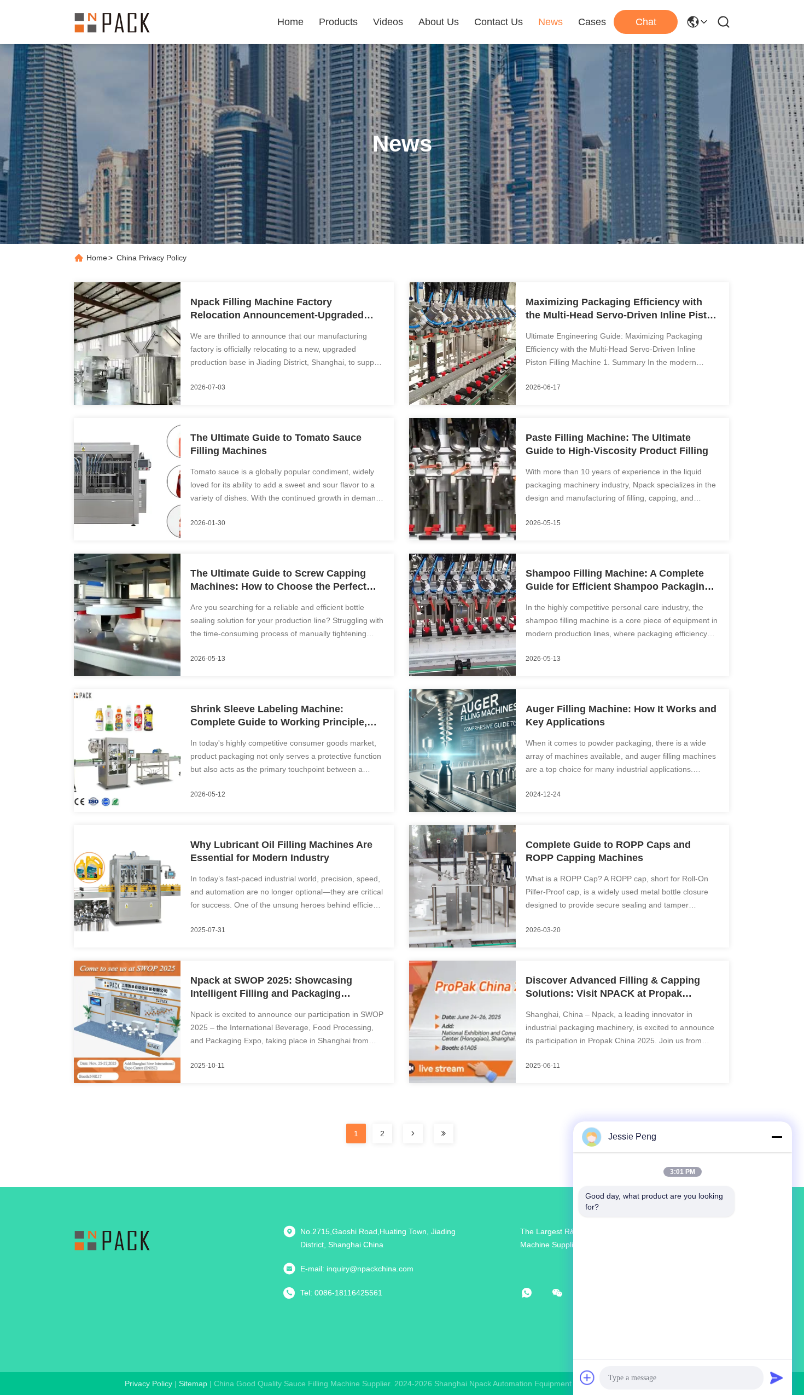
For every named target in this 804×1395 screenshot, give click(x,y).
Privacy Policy (148, 1383)
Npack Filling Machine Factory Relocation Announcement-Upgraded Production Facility (277, 309)
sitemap (193, 1383)
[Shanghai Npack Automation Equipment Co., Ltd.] (112, 22)
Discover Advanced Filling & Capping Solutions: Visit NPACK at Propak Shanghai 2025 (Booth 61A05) (613, 987)
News (550, 22)
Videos (388, 22)
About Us (438, 22)
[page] (413, 1133)
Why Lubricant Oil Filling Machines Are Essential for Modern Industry (281, 851)
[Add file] (587, 1377)
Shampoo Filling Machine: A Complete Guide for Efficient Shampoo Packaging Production (618, 580)
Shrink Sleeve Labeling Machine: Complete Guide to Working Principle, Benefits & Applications (278, 716)
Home (290, 22)
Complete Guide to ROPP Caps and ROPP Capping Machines (608, 851)
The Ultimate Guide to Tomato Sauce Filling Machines (276, 444)
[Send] (776, 1377)
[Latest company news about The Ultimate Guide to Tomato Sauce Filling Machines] (127, 537)
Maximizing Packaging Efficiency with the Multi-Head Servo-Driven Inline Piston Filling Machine (622, 309)
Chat (646, 21)
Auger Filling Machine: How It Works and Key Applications (621, 716)
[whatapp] (534, 1292)
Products (338, 22)
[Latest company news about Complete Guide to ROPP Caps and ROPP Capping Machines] (462, 944)
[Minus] (776, 1136)
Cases (592, 22)
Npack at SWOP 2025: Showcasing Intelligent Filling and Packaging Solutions (271, 987)
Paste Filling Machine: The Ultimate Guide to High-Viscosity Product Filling (617, 444)
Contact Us (498, 22)
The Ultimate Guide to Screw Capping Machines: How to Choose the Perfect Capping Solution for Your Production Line (278, 580)
